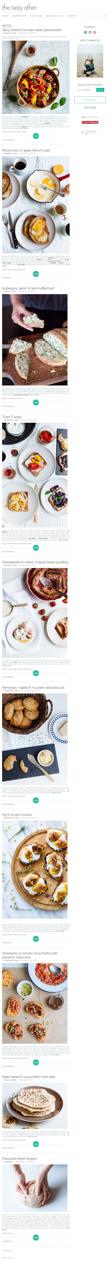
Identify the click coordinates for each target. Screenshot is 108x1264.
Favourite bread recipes (19, 1158)
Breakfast (8, 153)
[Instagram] (90, 32)
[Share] (36, 136)
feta (22, 398)
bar (50, 259)
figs (25, 935)
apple (10, 270)
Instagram (24, 116)
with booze (21, 264)
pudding (53, 263)
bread (10, 132)
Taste (5, 16)
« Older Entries (7, 27)
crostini (21, 935)
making (4, 532)
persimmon (21, 270)
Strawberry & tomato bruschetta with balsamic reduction (30, 955)
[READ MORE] (23, 128)
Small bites (8, 420)
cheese (15, 543)
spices (19, 1140)
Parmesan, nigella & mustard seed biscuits (33, 688)
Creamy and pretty (53, 261)
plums (24, 127)
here (15, 662)
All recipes (90, 99)
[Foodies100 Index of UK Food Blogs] (90, 131)
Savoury (7, 33)
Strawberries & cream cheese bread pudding (35, 562)
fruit (20, 543)
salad (14, 132)
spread (61, 263)
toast (29, 543)
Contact (72, 16)
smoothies (50, 258)
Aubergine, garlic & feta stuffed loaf (28, 288)
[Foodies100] (90, 133)
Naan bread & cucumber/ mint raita (28, 1077)
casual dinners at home (21, 395)
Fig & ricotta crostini (17, 815)
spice (19, 132)
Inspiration (19, 16)
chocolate (32, 538)
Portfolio (36, 16)
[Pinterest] (94, 32)
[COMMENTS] (6, 278)
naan (14, 1140)
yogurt (24, 1140)
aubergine (12, 398)
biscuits (11, 796)
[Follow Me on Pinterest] (90, 122)
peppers (24, 543)
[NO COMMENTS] (8, 140)
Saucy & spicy (6, 263)
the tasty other (19, 7)
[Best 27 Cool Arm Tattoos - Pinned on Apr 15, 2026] (90, 117)
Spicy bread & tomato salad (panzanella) (31, 30)
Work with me (54, 16)
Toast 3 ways (12, 417)
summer (24, 132)
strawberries (27, 669)
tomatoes (47, 123)
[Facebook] (85, 32)
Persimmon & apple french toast (26, 150)
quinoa (67, 259)
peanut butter (43, 538)
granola (39, 259)
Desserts (7, 565)
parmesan (22, 796)
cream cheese (18, 669)
